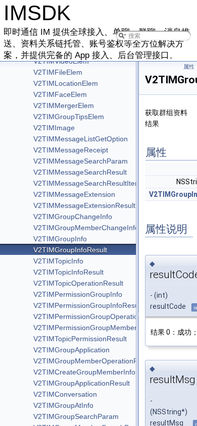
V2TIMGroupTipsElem (68, 117)
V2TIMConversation (65, 394)
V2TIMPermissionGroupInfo (77, 294)
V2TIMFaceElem (60, 94)
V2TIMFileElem (57, 72)
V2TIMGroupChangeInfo (72, 216)
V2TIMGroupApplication (71, 350)
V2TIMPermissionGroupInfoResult (87, 305)
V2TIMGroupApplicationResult (81, 383)
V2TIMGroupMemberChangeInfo (86, 228)
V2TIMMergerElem (63, 105)
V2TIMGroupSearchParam (76, 416)
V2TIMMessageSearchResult (80, 172)
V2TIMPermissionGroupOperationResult (97, 316)
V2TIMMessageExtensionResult (84, 205)
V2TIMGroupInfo (60, 239)
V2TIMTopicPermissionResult (80, 339)
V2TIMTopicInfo (58, 261)
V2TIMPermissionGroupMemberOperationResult (111, 328)
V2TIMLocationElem (65, 83)
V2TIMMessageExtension (74, 194)
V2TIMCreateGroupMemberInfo (84, 372)
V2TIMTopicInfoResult (68, 272)
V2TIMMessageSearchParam (80, 161)
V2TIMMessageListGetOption (80, 139)
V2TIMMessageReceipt (70, 150)
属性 (188, 67)
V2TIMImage (54, 128)
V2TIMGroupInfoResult (70, 250)
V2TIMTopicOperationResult (78, 283)
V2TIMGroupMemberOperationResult (93, 361)
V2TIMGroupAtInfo (63, 405)
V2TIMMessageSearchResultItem (87, 183)
